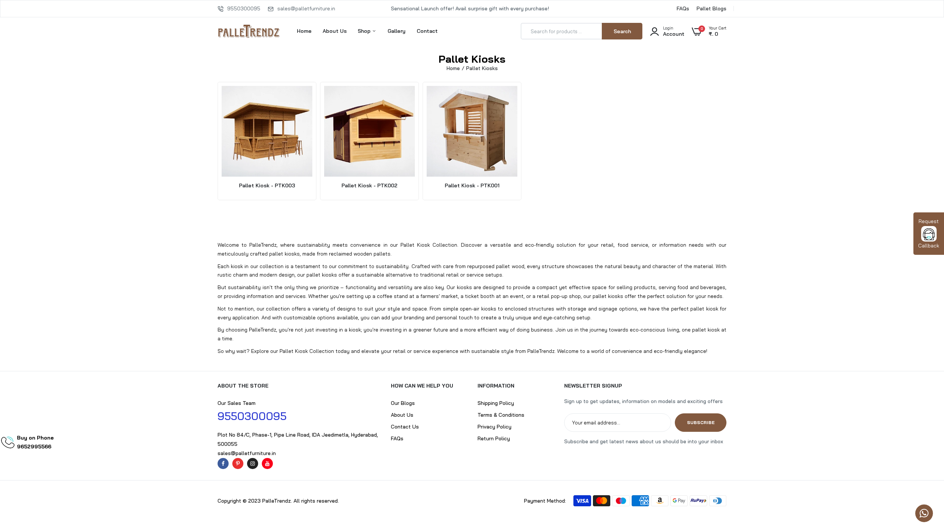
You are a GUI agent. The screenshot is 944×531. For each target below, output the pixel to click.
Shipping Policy (496, 403)
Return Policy (494, 438)
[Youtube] (267, 463)
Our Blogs (403, 403)
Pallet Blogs (711, 8)
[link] (923, 477)
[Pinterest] (237, 463)
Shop (365, 31)
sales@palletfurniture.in (306, 8)
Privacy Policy (494, 426)
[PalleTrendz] (249, 31)
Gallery (397, 31)
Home (304, 31)
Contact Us (405, 426)
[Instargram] (252, 463)
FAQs (683, 8)
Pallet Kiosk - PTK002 (369, 185)
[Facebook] (223, 463)
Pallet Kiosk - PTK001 (472, 185)
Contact (427, 31)
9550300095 (243, 8)
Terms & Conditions (501, 415)
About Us (335, 31)
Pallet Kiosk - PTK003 (267, 185)
